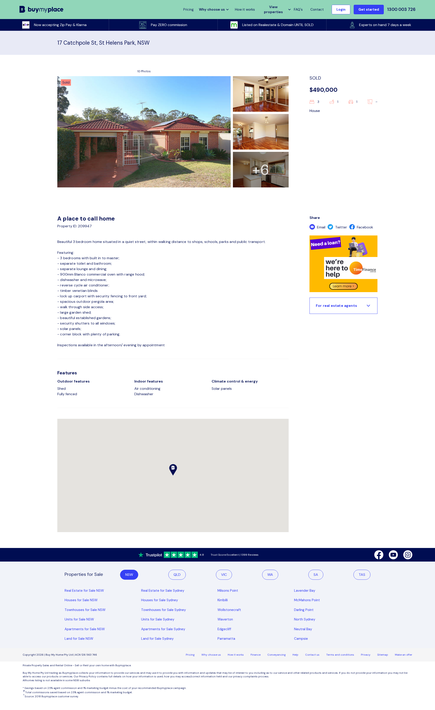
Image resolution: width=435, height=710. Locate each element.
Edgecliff (224, 629)
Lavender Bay (304, 590)
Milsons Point (228, 590)
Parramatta (226, 638)
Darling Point (304, 610)
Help (295, 655)
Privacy (365, 655)
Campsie (301, 638)
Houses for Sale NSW (81, 600)
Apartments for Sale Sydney (163, 629)
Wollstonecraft (229, 610)
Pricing (190, 655)
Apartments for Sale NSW (85, 629)
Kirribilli (223, 600)
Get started (368, 9)
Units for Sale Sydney (157, 619)
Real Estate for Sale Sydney (162, 590)
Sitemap (382, 655)
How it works (245, 9)
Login (341, 9)
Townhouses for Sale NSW (85, 610)
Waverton (225, 619)
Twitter (340, 227)
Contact (317, 9)
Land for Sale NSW (79, 638)
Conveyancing (276, 655)
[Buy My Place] (41, 9)
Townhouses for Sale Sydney (163, 610)
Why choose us (211, 655)
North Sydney (304, 619)
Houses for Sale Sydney (159, 600)
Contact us (312, 655)
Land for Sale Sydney (157, 638)
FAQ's (298, 9)
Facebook (364, 227)
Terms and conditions (340, 655)
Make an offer (403, 655)
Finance (256, 655)
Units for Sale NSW (79, 619)
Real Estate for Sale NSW (84, 590)
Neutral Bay (303, 629)
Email (320, 227)
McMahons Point (307, 600)
